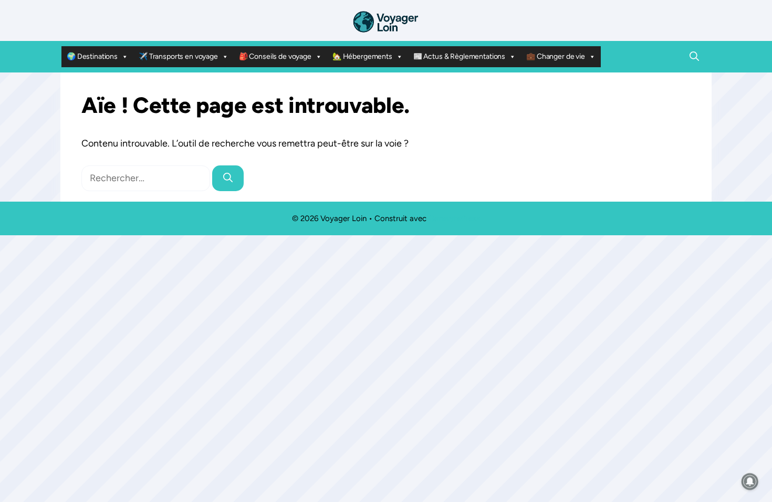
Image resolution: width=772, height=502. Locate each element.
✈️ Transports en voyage (178, 56)
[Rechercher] (228, 178)
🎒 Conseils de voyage (275, 56)
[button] (694, 56)
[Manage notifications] (750, 481)
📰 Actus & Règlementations (459, 56)
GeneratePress (454, 218)
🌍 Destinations (92, 56)
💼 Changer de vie (555, 56)
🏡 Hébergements (362, 56)
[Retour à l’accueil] (386, 21)
